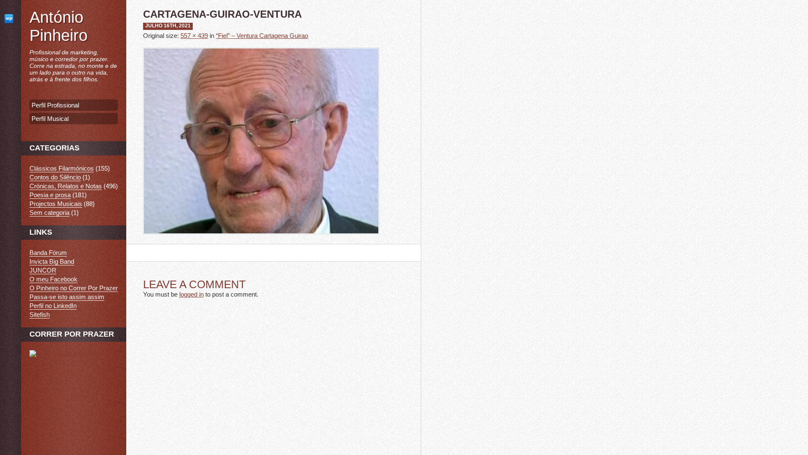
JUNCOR (42, 270)
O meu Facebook (53, 279)
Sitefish (39, 314)
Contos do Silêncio (55, 177)
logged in (191, 294)
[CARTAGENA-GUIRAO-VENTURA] (261, 240)
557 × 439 (194, 35)
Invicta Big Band (51, 261)
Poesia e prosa (50, 194)
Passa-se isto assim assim (66, 296)
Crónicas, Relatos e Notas (65, 186)
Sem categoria (49, 212)
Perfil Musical (50, 118)
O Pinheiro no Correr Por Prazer (73, 288)
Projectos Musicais (55, 203)
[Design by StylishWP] (10, 18)
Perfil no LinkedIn (53, 305)
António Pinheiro (58, 26)
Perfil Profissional (55, 105)
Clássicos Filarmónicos (61, 168)
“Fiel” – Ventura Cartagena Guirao (262, 35)
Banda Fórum (48, 252)
